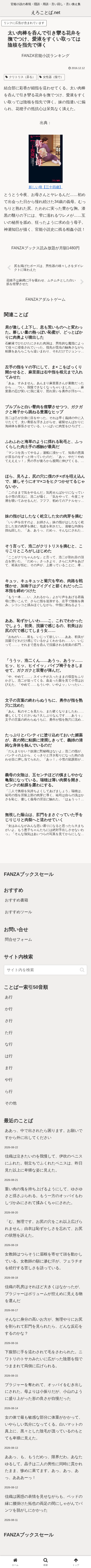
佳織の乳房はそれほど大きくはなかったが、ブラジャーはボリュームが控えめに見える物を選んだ (44, 1294)
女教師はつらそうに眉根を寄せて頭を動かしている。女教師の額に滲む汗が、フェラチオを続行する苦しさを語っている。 (44, 1261)
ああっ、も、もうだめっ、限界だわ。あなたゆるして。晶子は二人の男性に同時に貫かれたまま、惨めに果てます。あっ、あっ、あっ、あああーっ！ (44, 1467)
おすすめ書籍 (16, 900)
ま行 (9, 1068)
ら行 (9, 1091)
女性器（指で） (53, 77)
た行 (9, 1033)
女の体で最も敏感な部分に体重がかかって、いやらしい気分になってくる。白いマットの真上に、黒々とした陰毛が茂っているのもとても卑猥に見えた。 (44, 1427)
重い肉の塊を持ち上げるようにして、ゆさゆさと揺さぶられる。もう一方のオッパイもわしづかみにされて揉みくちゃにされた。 (44, 1196)
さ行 (9, 1021)
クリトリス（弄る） (22, 77)
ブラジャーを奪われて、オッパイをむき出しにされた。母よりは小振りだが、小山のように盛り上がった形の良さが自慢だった (44, 1392)
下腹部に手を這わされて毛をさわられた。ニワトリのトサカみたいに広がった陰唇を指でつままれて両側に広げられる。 (44, 1359)
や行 (9, 1080)
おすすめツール (18, 912)
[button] (81, 962)
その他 (11, 1103)
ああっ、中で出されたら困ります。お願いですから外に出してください (44, 1134)
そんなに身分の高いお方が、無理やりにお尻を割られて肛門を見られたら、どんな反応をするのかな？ (44, 1326)
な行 (9, 1044)
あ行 (9, 997)
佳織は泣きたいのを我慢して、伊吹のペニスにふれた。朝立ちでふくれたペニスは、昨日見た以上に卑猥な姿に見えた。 (44, 1163)
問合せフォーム (18, 939)
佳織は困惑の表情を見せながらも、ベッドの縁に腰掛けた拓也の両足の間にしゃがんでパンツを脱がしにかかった (44, 1503)
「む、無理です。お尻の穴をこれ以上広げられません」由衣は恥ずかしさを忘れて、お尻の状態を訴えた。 (44, 1229)
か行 (9, 1009)
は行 (9, 1056)
